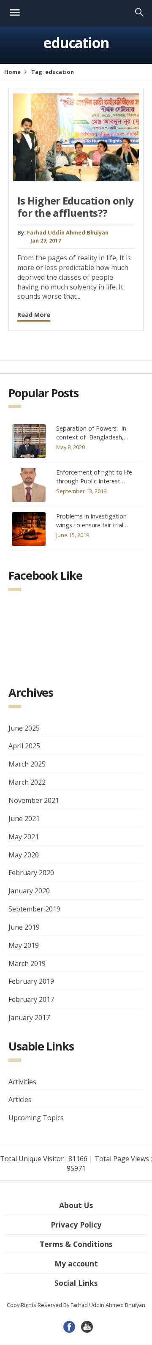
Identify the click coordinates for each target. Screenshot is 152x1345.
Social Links (76, 1283)
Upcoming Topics (36, 1117)
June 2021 (24, 818)
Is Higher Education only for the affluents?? (75, 207)
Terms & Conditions (76, 1244)
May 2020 (23, 854)
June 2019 (24, 927)
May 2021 (23, 836)
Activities (22, 1081)
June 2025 (24, 728)
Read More (33, 315)
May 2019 (23, 945)
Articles (20, 1099)
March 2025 (27, 764)
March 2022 (27, 782)
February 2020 (31, 872)
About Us (76, 1205)
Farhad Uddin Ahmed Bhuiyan (68, 232)
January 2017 (29, 1017)
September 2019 (34, 909)
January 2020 (29, 890)
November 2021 (33, 800)
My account (76, 1263)
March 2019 (27, 963)
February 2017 (31, 999)
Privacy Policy (76, 1225)
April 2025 (24, 745)
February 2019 (31, 981)
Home (12, 72)
